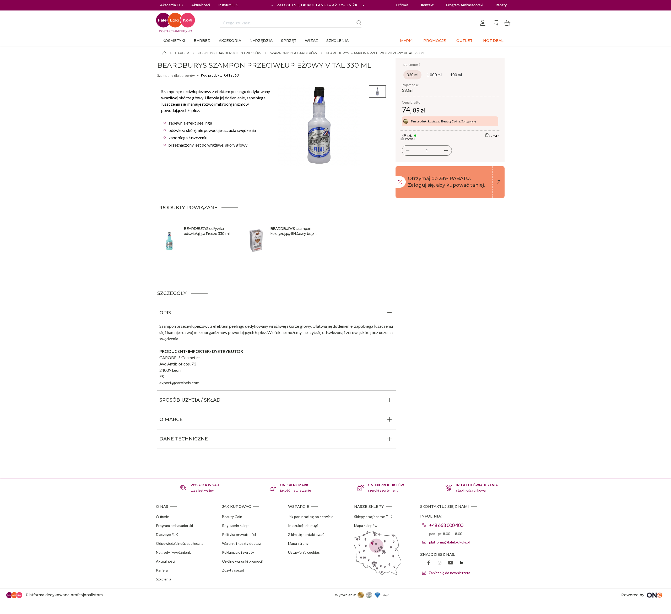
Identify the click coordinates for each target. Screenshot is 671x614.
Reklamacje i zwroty (238, 552)
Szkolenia (337, 40)
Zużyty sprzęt (233, 570)
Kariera (162, 570)
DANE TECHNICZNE (183, 439)
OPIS (165, 313)
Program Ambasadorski (464, 5)
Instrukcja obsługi (303, 525)
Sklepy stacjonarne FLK (373, 516)
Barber (202, 40)
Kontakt (427, 5)
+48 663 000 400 (446, 525)
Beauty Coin (232, 516)
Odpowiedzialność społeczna (179, 543)
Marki (406, 40)
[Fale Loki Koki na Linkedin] (461, 563)
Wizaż (311, 40)
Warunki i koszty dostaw (242, 543)
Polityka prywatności (239, 534)
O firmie (402, 5)
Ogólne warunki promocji (242, 561)
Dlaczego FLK (167, 534)
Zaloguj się (468, 121)
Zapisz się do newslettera (449, 572)
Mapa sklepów (365, 525)
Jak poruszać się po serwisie (310, 516)
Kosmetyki (174, 40)
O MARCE (171, 419)
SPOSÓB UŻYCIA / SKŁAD (189, 400)
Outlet (464, 40)
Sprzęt (288, 40)
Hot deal (493, 40)
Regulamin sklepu (236, 525)
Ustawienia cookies (304, 552)
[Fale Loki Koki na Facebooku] (428, 563)
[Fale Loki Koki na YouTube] (450, 563)
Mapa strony (298, 543)
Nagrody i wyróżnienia (174, 552)
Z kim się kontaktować (306, 534)
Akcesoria (230, 40)
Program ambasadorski (174, 525)
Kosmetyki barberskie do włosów (229, 53)
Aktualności (165, 561)
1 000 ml (434, 74)
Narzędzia (261, 40)
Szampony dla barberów (293, 53)
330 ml (412, 74)
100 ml (456, 74)
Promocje (434, 40)
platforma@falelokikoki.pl (449, 542)
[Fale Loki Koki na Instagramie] (439, 563)
